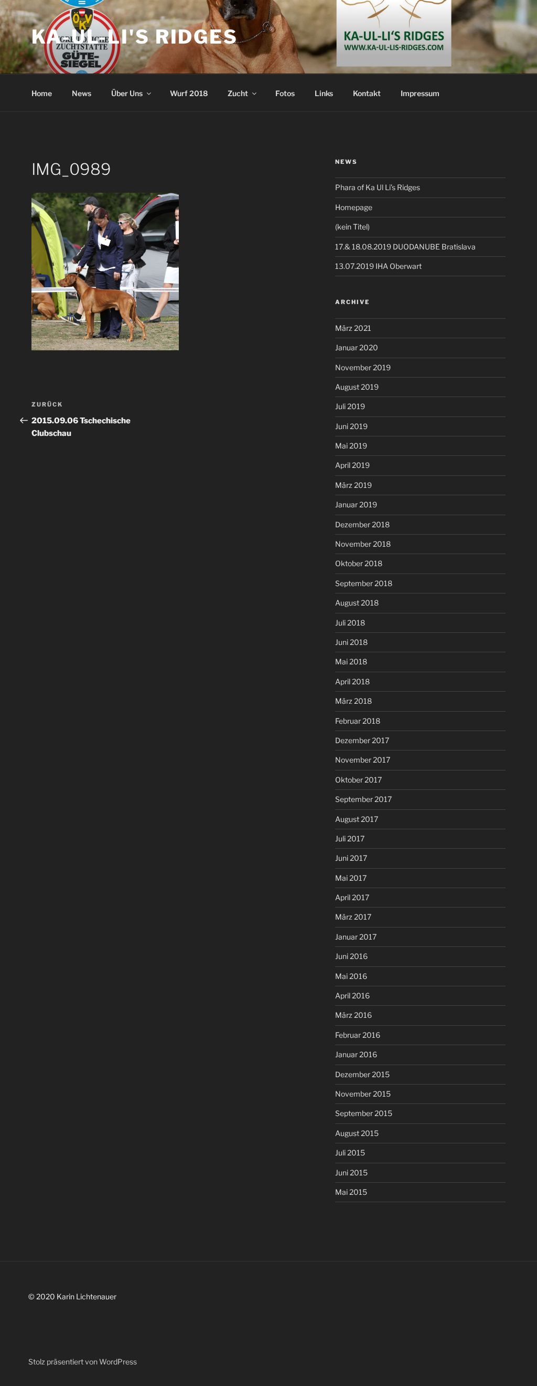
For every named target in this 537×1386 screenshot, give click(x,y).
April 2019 (352, 465)
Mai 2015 (351, 1191)
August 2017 (356, 819)
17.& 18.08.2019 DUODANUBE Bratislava (405, 246)
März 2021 (353, 328)
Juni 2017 (351, 857)
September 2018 (363, 583)
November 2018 (363, 543)
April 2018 (352, 681)
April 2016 (352, 995)
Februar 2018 (357, 720)
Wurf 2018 (189, 93)
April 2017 (352, 897)
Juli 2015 (350, 1152)
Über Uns (127, 93)
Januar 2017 (356, 936)
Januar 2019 (356, 504)
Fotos (285, 93)
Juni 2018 (351, 642)
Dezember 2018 (362, 524)
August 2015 (357, 1133)
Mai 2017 (351, 877)
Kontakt (367, 93)
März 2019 (353, 485)
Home (41, 93)
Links (324, 93)
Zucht (238, 93)
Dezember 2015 (362, 1074)
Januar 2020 (356, 347)
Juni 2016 (351, 956)
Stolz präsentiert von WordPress (82, 1361)
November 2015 (363, 1093)
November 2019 (363, 367)
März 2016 (353, 1014)
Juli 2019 (350, 406)
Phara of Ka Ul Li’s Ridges (377, 187)
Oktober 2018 (358, 563)
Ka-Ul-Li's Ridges (134, 36)
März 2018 (353, 700)
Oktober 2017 (358, 779)
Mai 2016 (351, 976)
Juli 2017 (349, 838)
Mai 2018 (351, 661)
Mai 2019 (351, 445)
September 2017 (363, 799)
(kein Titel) (352, 226)
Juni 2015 (351, 1172)
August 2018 (357, 602)
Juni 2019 (351, 426)
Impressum (420, 93)
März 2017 (353, 916)
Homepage (353, 207)
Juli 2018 (350, 622)
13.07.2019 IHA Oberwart (378, 266)
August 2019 (357, 386)
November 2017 (362, 759)
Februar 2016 (357, 1034)
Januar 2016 (356, 1054)
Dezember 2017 (362, 740)
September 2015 (363, 1113)
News (81, 93)
